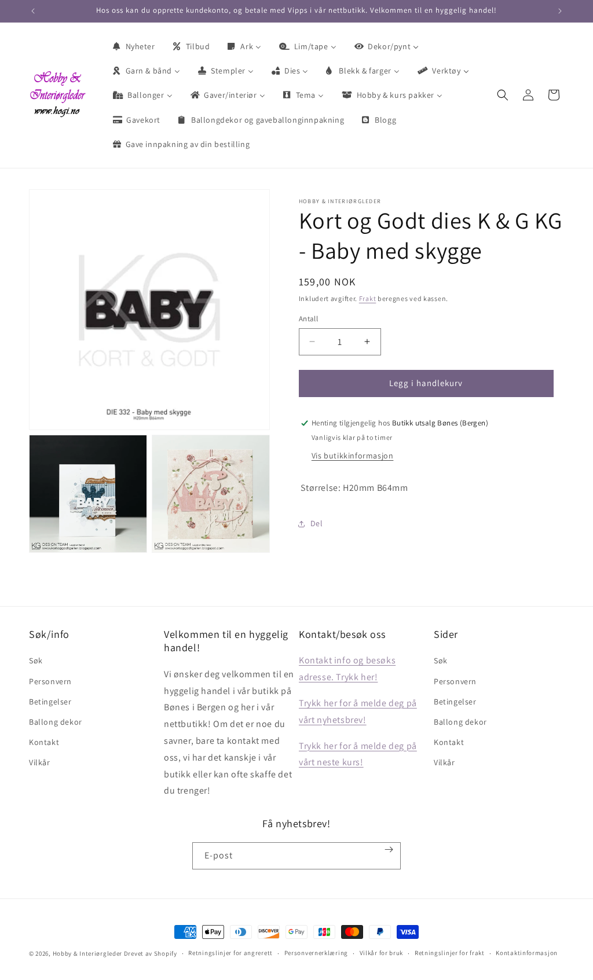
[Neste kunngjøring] (560, 11)
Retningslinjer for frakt (450, 953)
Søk (36, 660)
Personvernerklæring (316, 953)
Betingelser (50, 701)
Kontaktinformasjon (527, 953)
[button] (502, 95)
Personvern (50, 681)
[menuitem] (133, 46)
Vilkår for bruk (382, 953)
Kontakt (44, 742)
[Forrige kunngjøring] (33, 11)
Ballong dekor (55, 722)
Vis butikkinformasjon (353, 455)
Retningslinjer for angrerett (230, 953)
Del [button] (316, 523)
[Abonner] (389, 849)
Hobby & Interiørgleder (87, 953)
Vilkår (39, 762)
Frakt (367, 298)
